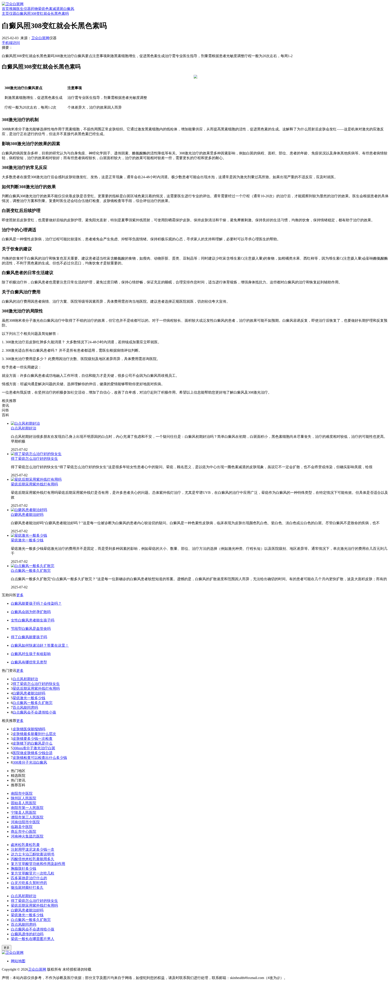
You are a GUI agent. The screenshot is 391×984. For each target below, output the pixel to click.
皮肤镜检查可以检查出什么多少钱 (40, 758)
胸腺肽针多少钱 (23, 868)
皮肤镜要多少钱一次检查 (32, 738)
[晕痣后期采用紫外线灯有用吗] (36, 479)
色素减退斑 (54, 9)
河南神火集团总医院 (27, 836)
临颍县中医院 (22, 827)
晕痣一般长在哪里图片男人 (32, 939)
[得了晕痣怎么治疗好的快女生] (36, 454)
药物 (34, 9)
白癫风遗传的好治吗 (27, 934)
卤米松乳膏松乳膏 (25, 845)
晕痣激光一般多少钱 (27, 540)
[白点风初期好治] (25, 423)
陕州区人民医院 (23, 798)
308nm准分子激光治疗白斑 (34, 748)
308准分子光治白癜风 (30, 762)
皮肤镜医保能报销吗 (29, 729)
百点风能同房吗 (25, 707)
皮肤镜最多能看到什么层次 (34, 734)
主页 (5, 13)
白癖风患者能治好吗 (27, 514)
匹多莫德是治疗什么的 (29, 878)
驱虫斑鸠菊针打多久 (27, 887)
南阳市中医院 (22, 793)
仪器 (27, 9)
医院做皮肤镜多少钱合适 (32, 753)
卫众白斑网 (40, 38)
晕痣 (41, 9)
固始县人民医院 (23, 803)
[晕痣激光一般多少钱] (29, 535)
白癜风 (68, 9)
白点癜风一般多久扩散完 (31, 570)
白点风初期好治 (23, 428)
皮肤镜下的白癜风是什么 (32, 743)
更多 (20, 595)
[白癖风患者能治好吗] (29, 510)
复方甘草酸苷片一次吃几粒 (32, 873)
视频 (12, 9)
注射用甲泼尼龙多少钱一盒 (32, 849)
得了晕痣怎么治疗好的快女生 (34, 458)
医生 (20, 9)
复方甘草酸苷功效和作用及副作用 (38, 864)
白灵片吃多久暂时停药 (29, 883)
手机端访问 (11, 43)
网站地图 (18, 961)
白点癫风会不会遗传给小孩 (34, 712)
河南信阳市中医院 (25, 822)
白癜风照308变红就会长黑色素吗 (42, 13)
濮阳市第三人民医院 (27, 817)
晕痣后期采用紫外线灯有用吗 (34, 484)
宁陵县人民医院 (23, 812)
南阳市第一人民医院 (27, 808)
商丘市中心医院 (23, 831)
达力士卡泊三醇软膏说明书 (32, 854)
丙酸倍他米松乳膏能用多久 (32, 859)
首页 (5, 9)
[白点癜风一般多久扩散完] (32, 566)
